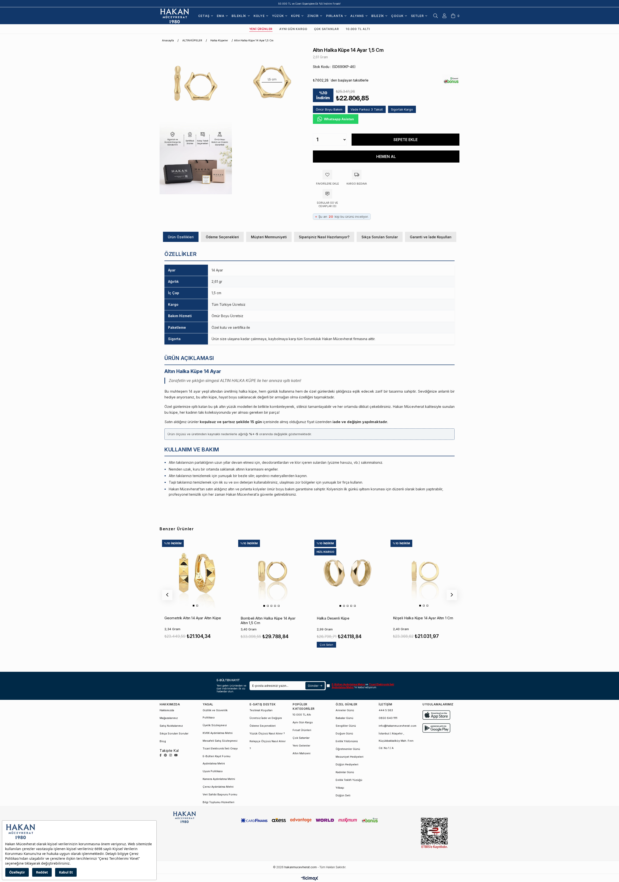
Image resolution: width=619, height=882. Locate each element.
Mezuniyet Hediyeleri (349, 756)
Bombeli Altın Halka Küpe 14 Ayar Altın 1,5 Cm (268, 620)
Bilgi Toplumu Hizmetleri (218, 802)
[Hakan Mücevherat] (175, 15)
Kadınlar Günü (345, 772)
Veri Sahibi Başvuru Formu (220, 794)
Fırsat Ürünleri (302, 730)
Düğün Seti (343, 795)
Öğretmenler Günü (348, 749)
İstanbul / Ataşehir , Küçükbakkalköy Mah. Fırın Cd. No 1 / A (396, 741)
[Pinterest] (165, 755)
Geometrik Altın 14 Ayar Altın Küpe (192, 618)
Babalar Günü (344, 718)
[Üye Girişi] (444, 16)
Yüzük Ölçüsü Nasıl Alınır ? (267, 733)
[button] (193, 605)
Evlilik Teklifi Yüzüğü (349, 780)
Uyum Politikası (213, 771)
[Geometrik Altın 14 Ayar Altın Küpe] (195, 572)
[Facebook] (161, 755)
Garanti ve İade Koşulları (430, 237)
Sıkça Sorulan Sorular (379, 237)
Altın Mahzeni (301, 753)
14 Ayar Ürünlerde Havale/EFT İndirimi (309, 3)
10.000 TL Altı (358, 29)
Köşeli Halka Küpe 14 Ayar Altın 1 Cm (423, 618)
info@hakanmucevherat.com (397, 725)
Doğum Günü (344, 733)
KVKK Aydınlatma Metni (218, 733)
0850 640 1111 (388, 718)
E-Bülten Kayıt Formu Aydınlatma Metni (216, 760)
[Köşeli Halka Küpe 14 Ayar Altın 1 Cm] (423, 572)
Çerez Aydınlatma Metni (218, 786)
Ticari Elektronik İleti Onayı (220, 748)
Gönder (313, 686)
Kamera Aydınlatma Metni (219, 779)
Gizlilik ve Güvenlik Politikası (215, 714)
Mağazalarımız (169, 718)
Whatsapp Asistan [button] (339, 119)
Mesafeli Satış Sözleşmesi (220, 740)
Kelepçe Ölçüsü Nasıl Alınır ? (268, 745)
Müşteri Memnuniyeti (269, 237)
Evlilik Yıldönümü (347, 741)
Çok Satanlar (326, 29)
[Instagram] (170, 755)
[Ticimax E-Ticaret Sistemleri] (309, 878)
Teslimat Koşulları (261, 710)
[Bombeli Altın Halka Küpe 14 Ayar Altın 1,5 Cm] (271, 572)
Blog (163, 741)
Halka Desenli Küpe (333, 618)
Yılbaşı (340, 787)
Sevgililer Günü (346, 725)
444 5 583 (386, 710)
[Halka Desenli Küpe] (347, 572)
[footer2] (436, 715)
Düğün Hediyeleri (347, 764)
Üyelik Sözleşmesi (215, 725)
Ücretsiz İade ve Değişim (266, 718)
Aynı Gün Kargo (293, 29)
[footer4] (436, 728)
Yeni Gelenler (301, 745)
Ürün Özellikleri (181, 237)
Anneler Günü (345, 710)
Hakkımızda (167, 710)
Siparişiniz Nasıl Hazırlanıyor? (324, 237)
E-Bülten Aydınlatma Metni (348, 684)
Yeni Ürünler (261, 29)
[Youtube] (176, 755)
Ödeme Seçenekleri (222, 237)
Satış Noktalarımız (171, 725)
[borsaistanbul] (434, 833)
